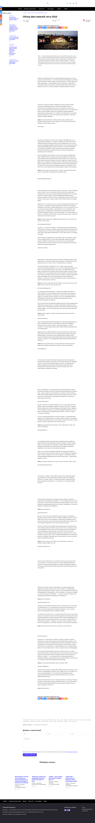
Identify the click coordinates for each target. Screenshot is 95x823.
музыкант (33, 721)
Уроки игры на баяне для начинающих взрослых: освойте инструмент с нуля (39, 779)
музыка (89, 719)
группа (58, 719)
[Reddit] (54, 28)
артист (39, 719)
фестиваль (60, 721)
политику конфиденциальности (72, 751)
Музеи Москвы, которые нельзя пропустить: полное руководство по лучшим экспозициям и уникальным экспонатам (21, 779)
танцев (51, 721)
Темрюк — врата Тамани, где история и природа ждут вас (56, 778)
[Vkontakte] (45, 28)
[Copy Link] (64, 28)
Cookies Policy (85, 810)
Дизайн (59, 8)
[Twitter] (47, 28)
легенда (81, 719)
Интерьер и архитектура (30, 8)
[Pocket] (62, 28)
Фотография (51, 8)
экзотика (74, 721)
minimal (31, 719)
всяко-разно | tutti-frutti (47, 719)
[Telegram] (56, 28)
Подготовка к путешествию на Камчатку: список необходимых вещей (71, 779)
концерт (76, 719)
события (38, 721)
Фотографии (38, 801)
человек (66, 721)
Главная (20, 8)
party (36, 719)
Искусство (41, 8)
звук (62, 719)
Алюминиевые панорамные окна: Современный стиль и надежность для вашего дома (13, 28)
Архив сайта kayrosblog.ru (87, 809)
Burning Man (26, 719)
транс (55, 721)
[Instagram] (41, 28)
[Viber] (58, 28)
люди (85, 719)
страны (46, 721)
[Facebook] (39, 28)
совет (43, 721)
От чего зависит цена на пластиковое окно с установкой (14, 38)
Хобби (65, 8)
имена (66, 719)
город (54, 719)
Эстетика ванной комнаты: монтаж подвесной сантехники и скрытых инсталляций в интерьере (13, 51)
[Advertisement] (56, 711)
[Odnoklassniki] (49, 28)
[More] (67, 28)
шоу (70, 721)
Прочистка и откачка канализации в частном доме (13, 62)
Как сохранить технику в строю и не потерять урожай (13, 18)
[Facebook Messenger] (43, 28)
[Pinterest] (60, 28)
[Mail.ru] (52, 28)
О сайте (83, 807)
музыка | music (27, 721)
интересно (71, 719)
